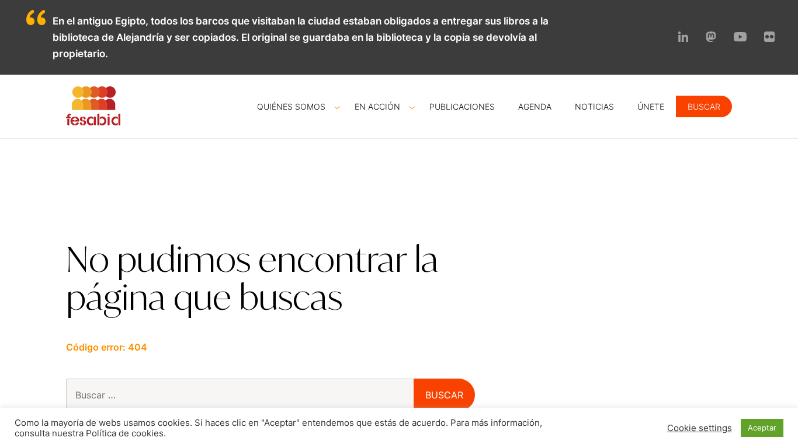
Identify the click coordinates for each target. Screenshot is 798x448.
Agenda (534, 106)
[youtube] (740, 38)
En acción (377, 106)
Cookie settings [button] (699, 428)
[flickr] (769, 38)
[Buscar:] (260, 395)
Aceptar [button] (762, 427)
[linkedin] (683, 38)
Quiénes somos (291, 106)
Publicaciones (462, 106)
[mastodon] (711, 38)
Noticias (594, 106)
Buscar (704, 106)
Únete (650, 106)
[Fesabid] (93, 122)
